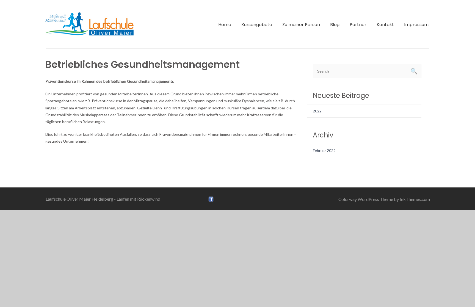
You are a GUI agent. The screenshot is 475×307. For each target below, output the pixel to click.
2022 (317, 111)
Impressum (416, 24)
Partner (358, 24)
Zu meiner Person (301, 24)
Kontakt (385, 24)
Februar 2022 (324, 150)
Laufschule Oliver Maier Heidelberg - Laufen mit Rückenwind (103, 198)
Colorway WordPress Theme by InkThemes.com (384, 199)
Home (224, 24)
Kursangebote (256, 24)
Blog (334, 24)
